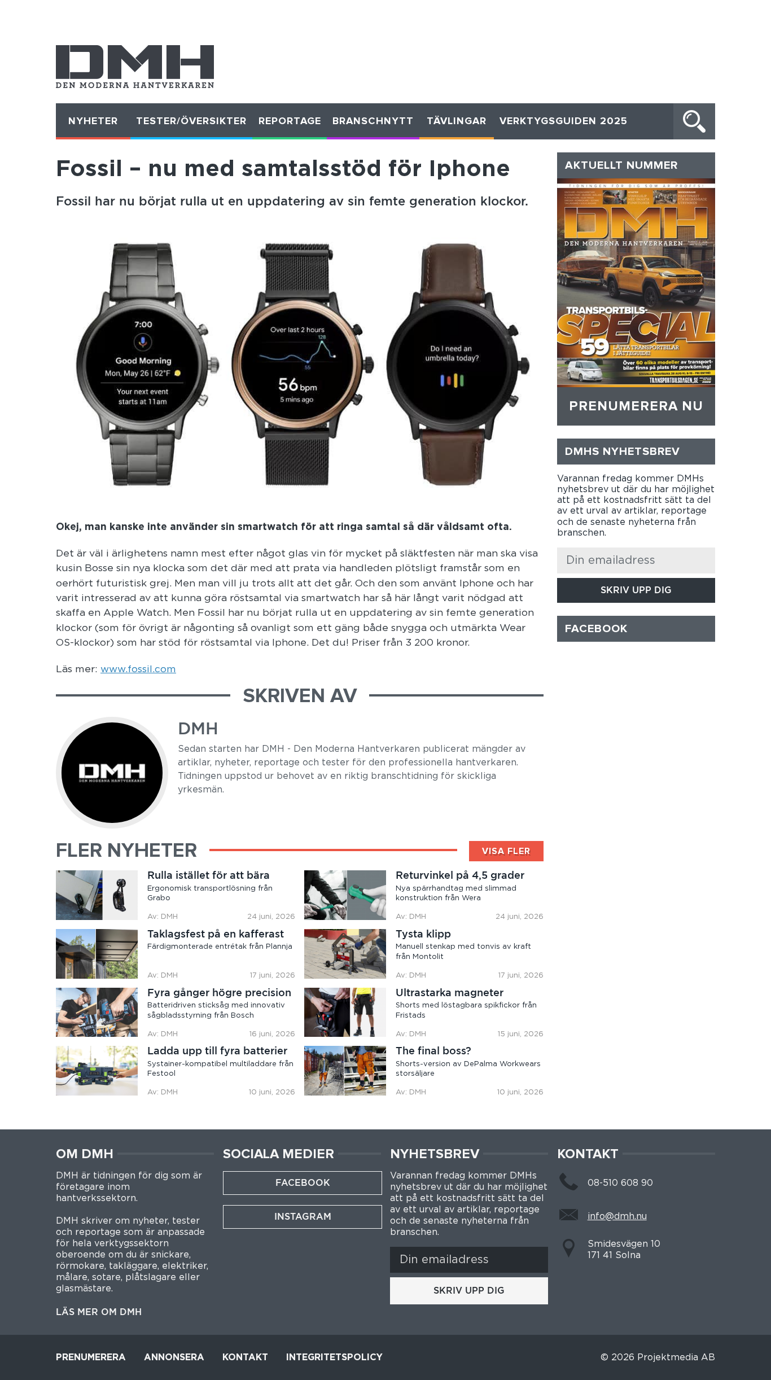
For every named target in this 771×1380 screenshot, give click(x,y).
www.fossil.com (138, 669)
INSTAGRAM (302, 1216)
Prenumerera (91, 1357)
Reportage (290, 121)
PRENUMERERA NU (636, 406)
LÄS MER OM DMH (99, 1312)
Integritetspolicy (334, 1357)
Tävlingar (457, 121)
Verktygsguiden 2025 (564, 121)
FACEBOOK (302, 1182)
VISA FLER (506, 851)
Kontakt (245, 1357)
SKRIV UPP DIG (636, 590)
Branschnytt (373, 121)
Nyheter (93, 121)
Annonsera (174, 1357)
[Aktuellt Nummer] (636, 282)
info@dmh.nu (617, 1216)
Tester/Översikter (191, 121)
